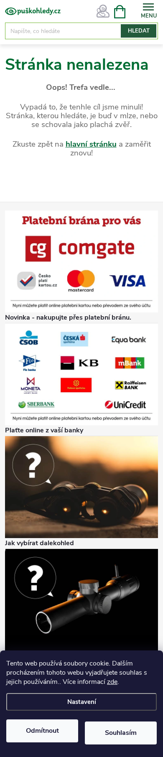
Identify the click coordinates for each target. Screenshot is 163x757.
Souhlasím (121, 732)
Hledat (139, 31)
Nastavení (81, 702)
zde (112, 681)
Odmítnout (42, 730)
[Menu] (148, 11)
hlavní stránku (91, 144)
